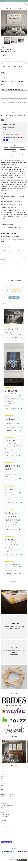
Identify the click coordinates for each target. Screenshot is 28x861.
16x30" (20, 66)
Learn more (14, 656)
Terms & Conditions (5, 803)
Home (2, 774)
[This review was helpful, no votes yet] (19, 337)
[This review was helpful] (18, 408)
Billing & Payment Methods (7, 805)
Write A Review (14, 297)
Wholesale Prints (4, 816)
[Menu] (2, 4)
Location (3, 781)
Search (2, 812)
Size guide (25, 63)
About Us (3, 783)
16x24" (15, 66)
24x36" (9, 68)
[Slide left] (3, 40)
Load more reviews (14, 581)
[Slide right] (25, 40)
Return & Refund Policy (6, 800)
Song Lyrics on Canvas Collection (17, 147)
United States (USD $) (13, 848)
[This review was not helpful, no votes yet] (21, 337)
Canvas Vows (4, 47)
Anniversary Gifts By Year (6, 796)
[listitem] (14, 1)
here (25, 227)
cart (17, 207)
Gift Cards (3, 809)
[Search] (26, 4)
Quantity (2, 72)
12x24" (9, 66)
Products (3, 776)
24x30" (4, 68)
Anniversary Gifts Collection (10, 149)
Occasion (3, 778)
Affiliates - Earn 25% (5, 807)
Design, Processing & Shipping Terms (9, 798)
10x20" (4, 66)
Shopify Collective (5, 814)
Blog (2, 785)
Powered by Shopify (14, 857)
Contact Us (3, 791)
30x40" (15, 68)
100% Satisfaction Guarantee (7, 794)
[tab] (11, 765)
